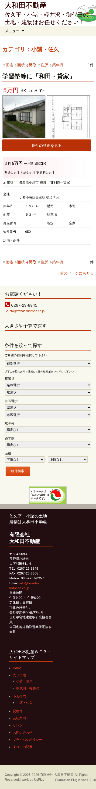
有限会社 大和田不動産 (57, 774)
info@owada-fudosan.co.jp (27, 311)
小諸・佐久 (24, 681)
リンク (18, 725)
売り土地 (19, 675)
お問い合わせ (22, 732)
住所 (44, 65)
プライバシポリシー (27, 740)
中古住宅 (19, 696)
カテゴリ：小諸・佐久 (30, 49)
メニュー (12, 31)
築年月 (57, 65)
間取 (32, 65)
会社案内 (19, 718)
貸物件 (18, 711)
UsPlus (39, 779)
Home (17, 668)
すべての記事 (22, 747)
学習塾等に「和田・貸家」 (38, 76)
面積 (21, 65)
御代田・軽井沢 (27, 688)
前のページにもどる (77, 273)
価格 (9, 65)
